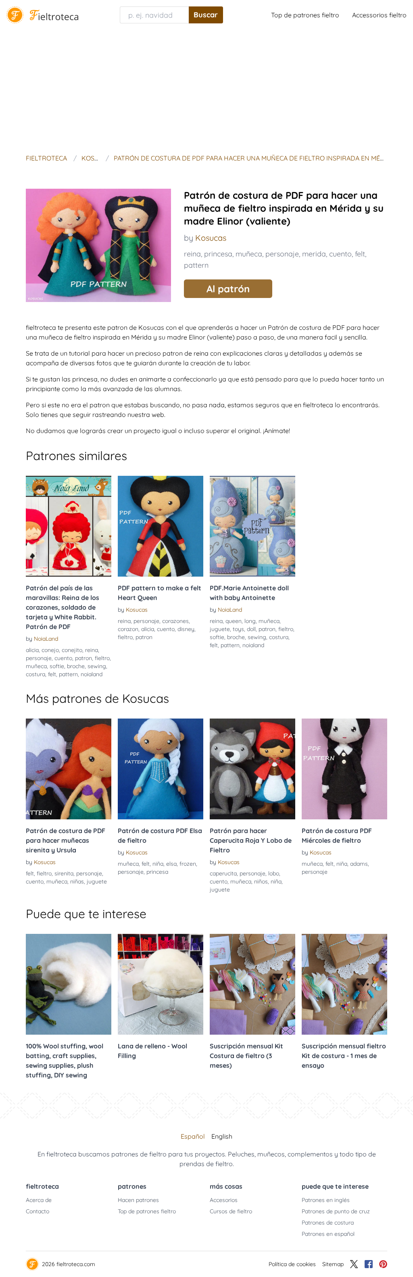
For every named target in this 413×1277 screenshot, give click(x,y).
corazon (128, 629)
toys (238, 629)
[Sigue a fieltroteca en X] (354, 1264)
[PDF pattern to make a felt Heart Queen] (160, 526)
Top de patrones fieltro (305, 15)
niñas (77, 881)
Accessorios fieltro (379, 15)
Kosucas (210, 238)
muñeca (249, 253)
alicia (32, 650)
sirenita (63, 873)
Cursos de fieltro (231, 1211)
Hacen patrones (138, 1200)
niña (157, 863)
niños (261, 881)
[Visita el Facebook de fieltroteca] (369, 1264)
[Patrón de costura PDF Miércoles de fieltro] (344, 769)
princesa (218, 253)
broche (76, 666)
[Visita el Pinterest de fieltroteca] (383, 1264)
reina (192, 253)
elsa (171, 863)
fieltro (102, 658)
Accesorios (224, 1200)
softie (57, 666)
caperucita (223, 873)
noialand (91, 674)
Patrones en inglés (326, 1200)
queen (233, 621)
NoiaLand (46, 638)
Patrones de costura (328, 1222)
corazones (175, 621)
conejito (72, 650)
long (250, 621)
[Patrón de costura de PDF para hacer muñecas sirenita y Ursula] (68, 769)
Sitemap (333, 1264)
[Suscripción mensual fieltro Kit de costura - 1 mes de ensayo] (344, 984)
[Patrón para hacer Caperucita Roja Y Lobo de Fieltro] (252, 769)
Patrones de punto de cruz (336, 1211)
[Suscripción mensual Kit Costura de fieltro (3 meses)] (252, 984)
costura (35, 674)
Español (193, 1136)
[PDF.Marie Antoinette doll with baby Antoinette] (252, 526)
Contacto (37, 1211)
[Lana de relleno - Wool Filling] (160, 984)
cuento (340, 253)
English (221, 1136)
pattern (196, 265)
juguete (220, 629)
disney (185, 629)
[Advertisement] (206, 90)
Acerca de (39, 1200)
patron (83, 658)
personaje (282, 253)
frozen (187, 863)
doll (251, 629)
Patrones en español (328, 1233)
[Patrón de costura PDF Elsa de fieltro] (160, 769)
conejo (50, 650)
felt (360, 253)
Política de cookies (292, 1264)
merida (314, 253)
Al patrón (228, 289)
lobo (273, 873)
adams (359, 863)
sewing (97, 666)
